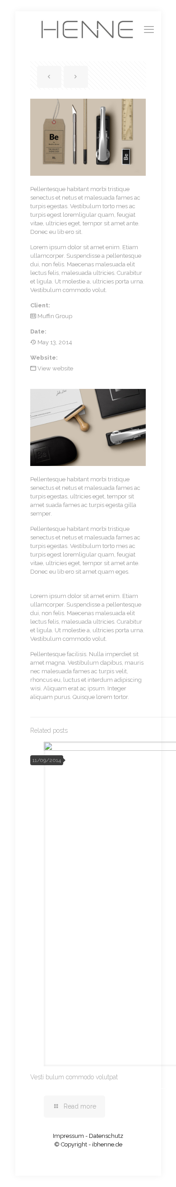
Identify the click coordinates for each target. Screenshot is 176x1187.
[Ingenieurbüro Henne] (88, 29)
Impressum (68, 1135)
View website (55, 368)
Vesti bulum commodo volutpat (74, 1077)
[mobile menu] (149, 29)
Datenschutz (106, 1135)
